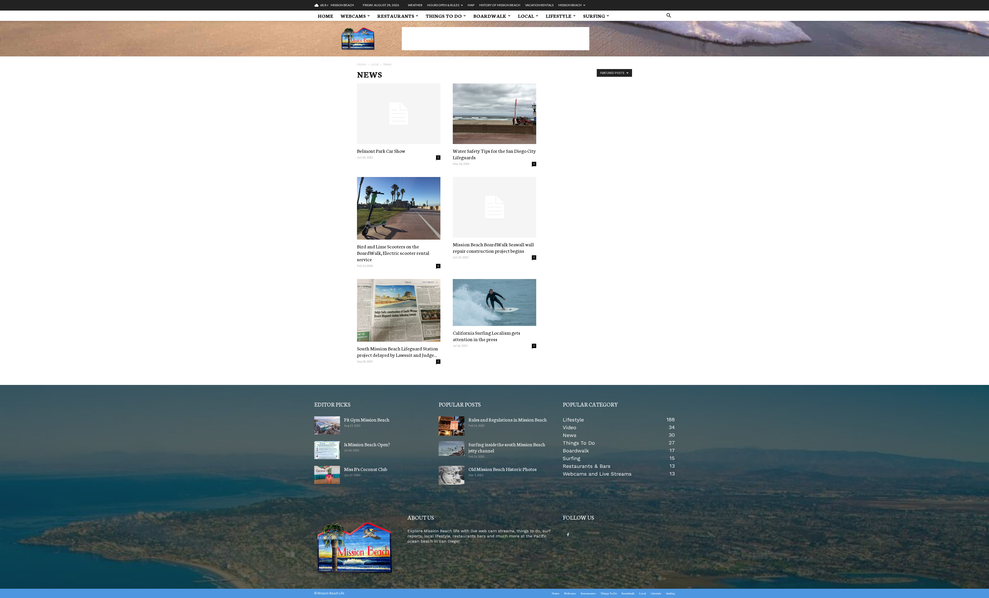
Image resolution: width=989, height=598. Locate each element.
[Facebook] (568, 535)
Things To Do (444, 15)
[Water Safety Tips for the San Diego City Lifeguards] (494, 113)
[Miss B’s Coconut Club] (327, 475)
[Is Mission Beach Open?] (327, 450)
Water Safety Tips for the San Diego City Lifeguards (494, 154)
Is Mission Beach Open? (367, 444)
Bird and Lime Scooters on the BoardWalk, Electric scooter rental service (393, 253)
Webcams (353, 15)
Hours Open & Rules (443, 5)
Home (325, 15)
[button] (668, 16)
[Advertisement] (495, 38)
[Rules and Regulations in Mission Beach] (451, 426)
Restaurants (395, 15)
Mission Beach (570, 5)
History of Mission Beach (499, 5)
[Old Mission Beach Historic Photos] (451, 475)
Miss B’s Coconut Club (365, 469)
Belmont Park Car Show (381, 150)
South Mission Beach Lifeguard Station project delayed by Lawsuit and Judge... (397, 351)
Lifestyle (559, 15)
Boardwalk (489, 15)
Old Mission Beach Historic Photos (502, 469)
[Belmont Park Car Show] (398, 113)
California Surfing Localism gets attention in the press (486, 335)
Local (526, 15)
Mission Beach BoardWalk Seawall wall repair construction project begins (493, 247)
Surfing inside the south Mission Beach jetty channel (506, 447)
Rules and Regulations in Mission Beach (507, 419)
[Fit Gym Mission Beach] (327, 425)
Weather (415, 5)
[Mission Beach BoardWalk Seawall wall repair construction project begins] (494, 207)
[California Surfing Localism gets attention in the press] (494, 302)
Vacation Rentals (539, 5)
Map (471, 5)
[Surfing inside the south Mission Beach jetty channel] (451, 448)
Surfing (594, 15)
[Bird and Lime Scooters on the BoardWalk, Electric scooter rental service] (398, 208)
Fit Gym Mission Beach (366, 419)
